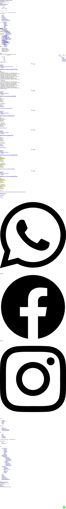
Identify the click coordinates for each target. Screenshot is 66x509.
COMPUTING (4, 29)
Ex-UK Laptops (8, 39)
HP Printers (5, 467)
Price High (64, 61)
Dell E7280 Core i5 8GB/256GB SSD (7, 115)
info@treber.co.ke (3, 193)
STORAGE (4, 43)
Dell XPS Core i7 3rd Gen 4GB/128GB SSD (8, 176)
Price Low (64, 60)
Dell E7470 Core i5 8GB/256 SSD (6, 135)
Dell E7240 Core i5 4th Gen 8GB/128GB (8, 96)
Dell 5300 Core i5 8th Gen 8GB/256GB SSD (8, 69)
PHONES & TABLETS (5, 41)
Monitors (7, 461)
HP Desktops (8, 457)
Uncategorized (4, 44)
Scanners (5, 45)
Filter (1, 53)
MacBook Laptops (8, 38)
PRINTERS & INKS (5, 42)
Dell (0, 71)
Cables (5, 26)
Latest (63, 58)
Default (63, 57)
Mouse (5, 22)
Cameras (5, 24)
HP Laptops (7, 36)
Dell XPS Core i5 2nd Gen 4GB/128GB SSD (8, 155)
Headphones (6, 25)
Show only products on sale (11, 54)
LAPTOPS (5, 462)
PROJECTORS (4, 455)
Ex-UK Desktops (8, 34)
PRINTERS (4, 466)
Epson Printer (6, 468)
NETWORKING (4, 40)
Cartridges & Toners (7, 469)
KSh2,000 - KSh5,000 (5, 50)
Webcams (5, 454)
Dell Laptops (8, 37)
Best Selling (64, 59)
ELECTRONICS (4, 39)
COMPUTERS (4, 37)
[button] (2, 80)
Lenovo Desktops (8, 33)
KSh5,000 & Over (5, 51)
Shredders (5, 46)
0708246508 (2, 195)
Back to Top (2, 485)
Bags (4, 27)
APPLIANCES (4, 36)
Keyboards (5, 23)
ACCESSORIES (4, 35)
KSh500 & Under (4, 48)
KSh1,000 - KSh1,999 (5, 49)
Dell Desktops (8, 32)
